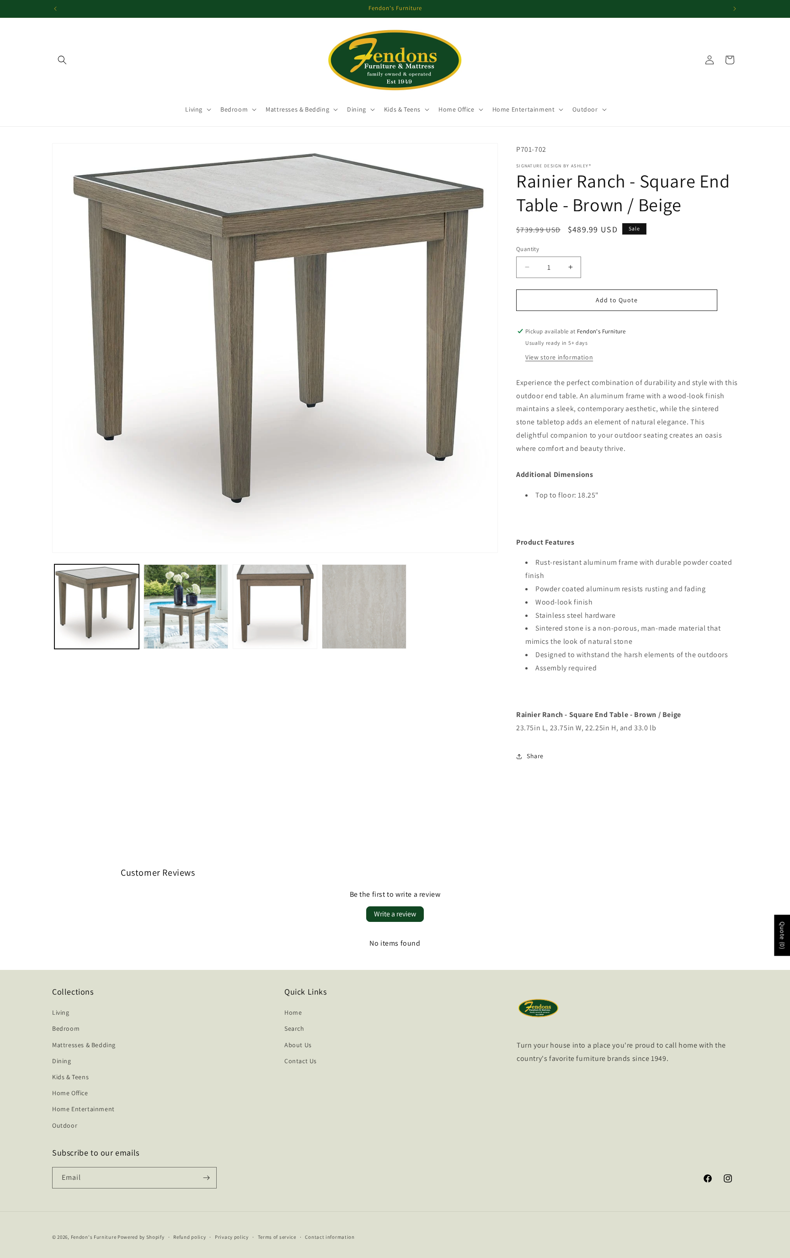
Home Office (70, 1093)
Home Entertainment (83, 1109)
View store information (559, 357)
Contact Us (300, 1061)
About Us (298, 1045)
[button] (62, 60)
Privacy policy (232, 1237)
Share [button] (535, 756)
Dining (61, 1061)
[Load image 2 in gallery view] (186, 606)
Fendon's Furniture (94, 1237)
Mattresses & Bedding (84, 1045)
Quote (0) (782, 935)
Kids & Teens (70, 1077)
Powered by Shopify (141, 1237)
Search (294, 1028)
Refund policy (189, 1237)
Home (293, 1012)
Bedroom (66, 1028)
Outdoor (64, 1125)
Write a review (395, 914)
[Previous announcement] (55, 8)
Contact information (329, 1237)
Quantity (527, 249)
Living (60, 1012)
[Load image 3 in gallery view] (275, 606)
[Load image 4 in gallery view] (364, 606)
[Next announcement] (735, 8)
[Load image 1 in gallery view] (96, 606)
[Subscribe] (206, 1177)
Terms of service (277, 1237)
